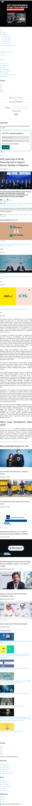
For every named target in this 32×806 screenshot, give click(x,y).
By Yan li (10, 169)
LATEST (4, 32)
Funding (2, 558)
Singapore (2, 241)
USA (3, 801)
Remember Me (16, 111)
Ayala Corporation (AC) (22, 441)
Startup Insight (7, 41)
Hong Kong (3, 273)
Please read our (11, 143)
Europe (3, 797)
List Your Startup (7, 52)
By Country (5, 34)
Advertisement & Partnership (9, 74)
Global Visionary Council (9, 45)
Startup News (6, 36)
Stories (3, 67)
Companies (6, 43)
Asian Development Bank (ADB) (8, 441)
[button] (16, 97)
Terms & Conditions (6, 786)
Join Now (2, 55)
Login (2, 59)
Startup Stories (7, 39)
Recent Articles (4, 155)
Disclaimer (4, 788)
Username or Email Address (16, 101)
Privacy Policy (5, 784)
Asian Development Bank (8, 428)
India (1, 498)
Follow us (4, 200)
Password (7, 107)
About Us (4, 780)
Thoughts (4, 76)
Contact (4, 790)
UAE (1, 590)
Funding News (7, 38)
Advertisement (5, 782)
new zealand (3, 468)
